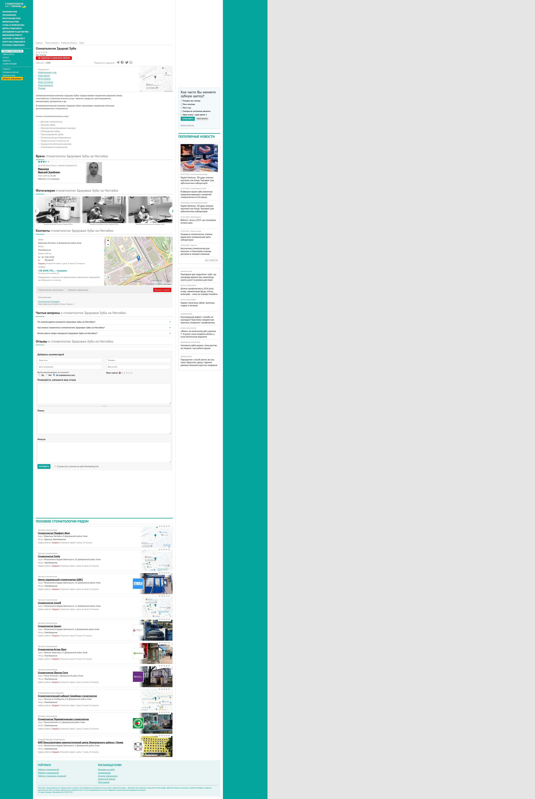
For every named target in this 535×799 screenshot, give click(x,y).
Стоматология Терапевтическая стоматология (63, 719)
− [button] (108, 244)
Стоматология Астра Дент (52, 649)
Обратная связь (9, 75)
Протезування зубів (11, 18)
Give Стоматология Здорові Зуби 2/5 (124, 373)
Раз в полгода (189, 104)
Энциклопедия (10, 63)
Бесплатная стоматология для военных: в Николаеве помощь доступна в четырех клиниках (196, 251)
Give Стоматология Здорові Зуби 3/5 (127, 373)
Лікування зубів (9, 12)
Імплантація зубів (10, 22)
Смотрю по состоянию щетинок (197, 111)
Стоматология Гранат (49, 626)
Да (43, 375)
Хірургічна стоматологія (13, 42)
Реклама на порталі (11, 72)
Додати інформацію (108, 775)
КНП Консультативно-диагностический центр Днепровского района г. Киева (80, 742)
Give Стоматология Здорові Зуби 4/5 (129, 373)
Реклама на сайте (106, 769)
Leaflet (158, 283)
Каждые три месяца (191, 100)
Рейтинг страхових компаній (52, 775)
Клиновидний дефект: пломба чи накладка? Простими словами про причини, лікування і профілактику (198, 320)
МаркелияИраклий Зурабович (49, 170)
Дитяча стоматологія (12, 28)
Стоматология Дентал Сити (53, 672)
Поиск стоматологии (12, 51)
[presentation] (37, 210)
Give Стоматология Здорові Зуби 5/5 (132, 373)
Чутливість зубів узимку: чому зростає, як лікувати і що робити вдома (199, 346)
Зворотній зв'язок (106, 779)
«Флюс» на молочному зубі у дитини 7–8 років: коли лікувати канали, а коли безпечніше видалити (198, 334)
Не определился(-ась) (65, 375)
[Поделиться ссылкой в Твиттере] (126, 63)
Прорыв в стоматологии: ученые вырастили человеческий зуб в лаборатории (196, 237)
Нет (50, 375)
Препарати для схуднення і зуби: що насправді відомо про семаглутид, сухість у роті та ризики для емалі (198, 277)
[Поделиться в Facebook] (122, 63)
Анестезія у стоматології (13, 38)
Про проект (103, 782)
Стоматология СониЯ (49, 602)
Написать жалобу (162, 290)
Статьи (6, 57)
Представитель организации (51, 290)
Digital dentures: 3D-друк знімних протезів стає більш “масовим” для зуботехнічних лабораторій (197, 180)
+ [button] (108, 240)
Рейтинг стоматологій (48, 769)
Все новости (211, 260)
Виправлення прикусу (12, 35)
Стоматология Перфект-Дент (54, 533)
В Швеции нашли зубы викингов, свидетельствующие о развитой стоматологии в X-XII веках (197, 194)
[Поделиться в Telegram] (118, 63)
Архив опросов (187, 125)
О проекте (6, 69)
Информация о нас (47, 72)
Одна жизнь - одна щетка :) (195, 114)
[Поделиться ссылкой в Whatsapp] (131, 63)
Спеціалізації (104, 772)
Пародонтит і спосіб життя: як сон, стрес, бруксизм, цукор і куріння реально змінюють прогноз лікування (199, 362)
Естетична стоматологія (13, 45)
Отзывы (41, 88)
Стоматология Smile (49, 556)
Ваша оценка (112, 373)
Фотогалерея (44, 78)
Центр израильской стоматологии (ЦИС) (60, 579)
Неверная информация (78, 290)
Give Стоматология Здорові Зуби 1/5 (122, 373)
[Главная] (17, 5)
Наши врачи (44, 75)
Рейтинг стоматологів (48, 772)
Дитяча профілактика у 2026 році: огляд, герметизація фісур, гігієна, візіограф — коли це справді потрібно (199, 291)
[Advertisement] (104, 19)
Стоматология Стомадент (49, 301)
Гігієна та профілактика (13, 25)
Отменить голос (120, 373)
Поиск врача (8, 54)
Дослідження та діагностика (15, 32)
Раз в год (187, 107)
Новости (6, 60)
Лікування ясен (9, 15)
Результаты (202, 118)
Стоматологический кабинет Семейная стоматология (67, 695)
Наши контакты (45, 82)
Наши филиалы (45, 85)
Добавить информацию (12, 78)
